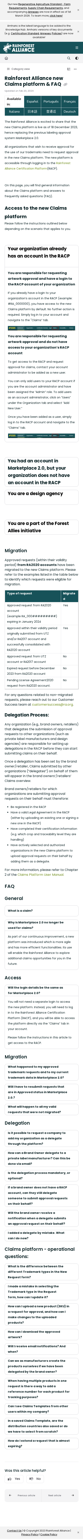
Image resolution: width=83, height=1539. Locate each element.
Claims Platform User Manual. (41, 874)
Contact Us (14, 1530)
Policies (56, 33)
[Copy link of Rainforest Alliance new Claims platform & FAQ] (65, 84)
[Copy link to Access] (27, 978)
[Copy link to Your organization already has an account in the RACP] (14, 263)
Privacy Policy (29, 1534)
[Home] (18, 48)
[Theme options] (77, 58)
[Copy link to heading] (11, 240)
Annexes (33, 12)
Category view (20, 69)
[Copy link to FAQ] (21, 886)
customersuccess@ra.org (52, 704)
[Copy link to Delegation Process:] (55, 715)
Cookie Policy (48, 1534)
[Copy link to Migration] (33, 551)
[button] (23, 1495)
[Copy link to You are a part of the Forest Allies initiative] (47, 531)
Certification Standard (25, 33)
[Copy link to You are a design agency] (14, 501)
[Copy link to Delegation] (36, 1123)
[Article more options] (75, 69)
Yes (17, 1479)
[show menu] (77, 48)
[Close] (78, 10)
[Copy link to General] (29, 899)
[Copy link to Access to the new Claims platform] (33, 217)
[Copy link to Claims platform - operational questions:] (34, 1257)
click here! (56, 15)
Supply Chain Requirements (45, 8)
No (38, 1479)
